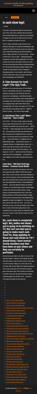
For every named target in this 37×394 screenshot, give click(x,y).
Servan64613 (15, 17)
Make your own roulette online (14, 341)
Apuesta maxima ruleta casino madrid (16, 377)
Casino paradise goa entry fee (14, 382)
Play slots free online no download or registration (20, 339)
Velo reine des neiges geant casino (16, 313)
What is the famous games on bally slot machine (19, 308)
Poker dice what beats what (14, 351)
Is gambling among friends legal (15, 316)
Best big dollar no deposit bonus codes (17, 364)
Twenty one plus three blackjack (15, 305)
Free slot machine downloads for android (17, 344)
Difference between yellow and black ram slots (19, 333)
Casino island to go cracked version (16, 374)
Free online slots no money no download (17, 328)
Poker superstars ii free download (15, 303)
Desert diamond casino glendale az (16, 379)
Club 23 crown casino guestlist (14, 300)
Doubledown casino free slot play (15, 336)
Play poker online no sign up (14, 372)
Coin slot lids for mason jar (13, 356)
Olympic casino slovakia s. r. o (14, 323)
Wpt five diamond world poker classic (16, 369)
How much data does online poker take (17, 326)
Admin (6, 26)
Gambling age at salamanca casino (15, 321)
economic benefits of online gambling (18, 3)
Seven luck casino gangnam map (15, 354)
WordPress (20, 388)
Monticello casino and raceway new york (17, 367)
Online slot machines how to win (15, 349)
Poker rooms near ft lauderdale (15, 346)
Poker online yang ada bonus (14, 359)
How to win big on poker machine (15, 310)
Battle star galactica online (13, 318)
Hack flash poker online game (14, 362)
